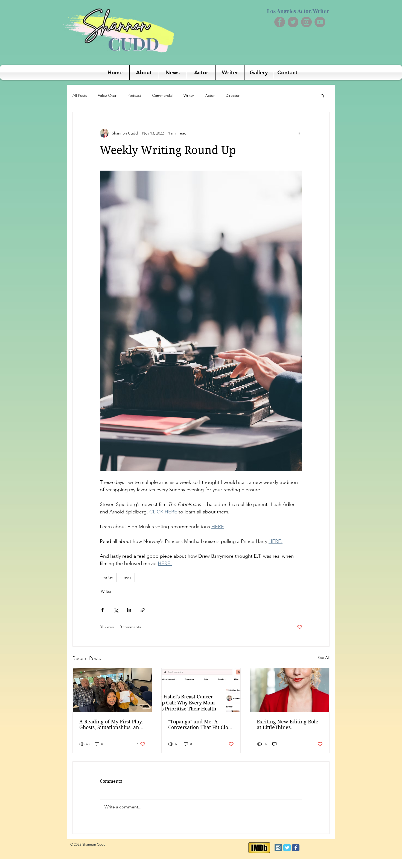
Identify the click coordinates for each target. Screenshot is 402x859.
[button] (322, 96)
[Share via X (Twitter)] (115, 610)
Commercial (162, 95)
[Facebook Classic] (295, 847)
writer (108, 577)
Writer (188, 95)
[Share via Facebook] (102, 610)
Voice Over (107, 95)
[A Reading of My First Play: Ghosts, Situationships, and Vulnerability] (112, 690)
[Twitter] (293, 22)
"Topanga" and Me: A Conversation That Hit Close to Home (200, 724)
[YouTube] (319, 22)
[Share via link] (142, 610)
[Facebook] (279, 22)
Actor (210, 95)
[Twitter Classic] (287, 847)
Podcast (134, 95)
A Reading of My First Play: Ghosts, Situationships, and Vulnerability (111, 724)
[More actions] (299, 133)
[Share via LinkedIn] (129, 610)
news (127, 577)
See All (323, 657)
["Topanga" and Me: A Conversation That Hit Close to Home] (201, 690)
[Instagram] (306, 22)
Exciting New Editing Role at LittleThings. (287, 724)
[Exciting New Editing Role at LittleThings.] (289, 690)
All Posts (79, 95)
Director (233, 95)
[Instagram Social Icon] (278, 847)
